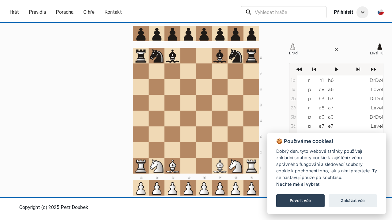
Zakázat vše (353, 200)
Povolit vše (300, 200)
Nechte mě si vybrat (297, 184)
